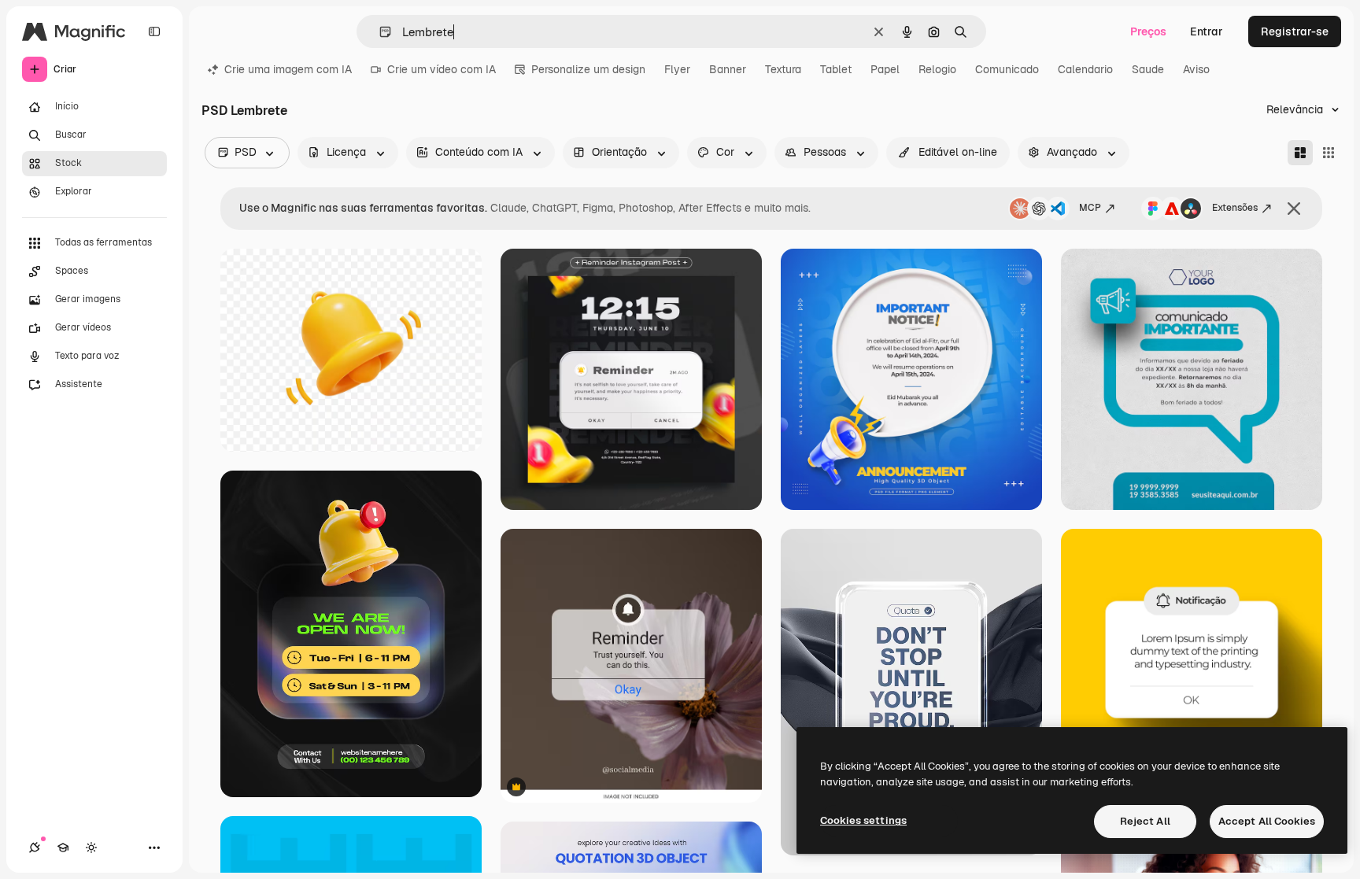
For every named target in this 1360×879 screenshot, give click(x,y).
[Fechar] (1293, 208)
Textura (783, 69)
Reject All (1145, 821)
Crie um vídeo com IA (441, 69)
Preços (1148, 31)
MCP (1090, 207)
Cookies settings (863, 820)
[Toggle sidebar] (154, 31)
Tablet (836, 69)
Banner (727, 69)
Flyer (677, 69)
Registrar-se (1295, 31)
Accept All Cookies (1266, 821)
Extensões (1235, 207)
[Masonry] (1300, 152)
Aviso (1196, 69)
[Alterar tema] (91, 847)
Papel (885, 69)
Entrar (1206, 31)
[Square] (1328, 152)
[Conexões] (34, 847)
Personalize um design (588, 69)
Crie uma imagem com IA (288, 69)
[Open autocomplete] (379, 32)
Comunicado (1007, 69)
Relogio (937, 69)
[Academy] (63, 847)
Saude (1148, 69)
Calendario (1085, 69)
